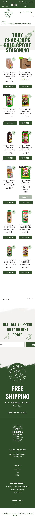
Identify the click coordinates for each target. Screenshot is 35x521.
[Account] (24, 12)
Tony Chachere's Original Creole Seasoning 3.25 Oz (9, 262)
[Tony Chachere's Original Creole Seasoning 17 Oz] (25, 216)
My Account (17, 492)
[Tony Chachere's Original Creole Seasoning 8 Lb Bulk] (9, 63)
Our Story (17, 469)
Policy (17, 475)
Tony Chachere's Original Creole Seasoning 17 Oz (25, 227)
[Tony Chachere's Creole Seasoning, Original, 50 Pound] (25, 63)
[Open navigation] (32, 16)
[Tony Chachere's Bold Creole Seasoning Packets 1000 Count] (25, 172)
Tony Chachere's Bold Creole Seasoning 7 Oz (25, 111)
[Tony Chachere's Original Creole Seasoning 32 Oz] (9, 216)
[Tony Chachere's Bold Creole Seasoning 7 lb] (9, 172)
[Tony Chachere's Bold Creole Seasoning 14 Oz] (25, 251)
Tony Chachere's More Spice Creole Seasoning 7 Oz (25, 148)
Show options (9, 86)
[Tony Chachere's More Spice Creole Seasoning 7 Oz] (25, 137)
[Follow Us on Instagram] (19, 503)
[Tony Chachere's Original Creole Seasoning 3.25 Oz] (9, 251)
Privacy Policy (18, 515)
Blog (17, 472)
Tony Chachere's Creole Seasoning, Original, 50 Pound (25, 74)
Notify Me (10, 123)
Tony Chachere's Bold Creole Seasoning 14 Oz (25, 262)
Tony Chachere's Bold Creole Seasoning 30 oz (9, 148)
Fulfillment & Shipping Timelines (17, 487)
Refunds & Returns (17, 489)
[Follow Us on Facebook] (15, 503)
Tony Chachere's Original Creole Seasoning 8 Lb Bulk (9, 75)
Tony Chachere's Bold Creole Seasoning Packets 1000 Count (25, 185)
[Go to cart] (31, 12)
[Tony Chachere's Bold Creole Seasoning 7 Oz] (25, 100)
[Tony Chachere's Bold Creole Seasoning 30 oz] (9, 137)
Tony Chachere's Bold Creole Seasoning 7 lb (9, 183)
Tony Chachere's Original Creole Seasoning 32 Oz (9, 227)
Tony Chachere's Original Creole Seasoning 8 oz (9, 111)
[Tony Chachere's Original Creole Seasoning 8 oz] (9, 100)
